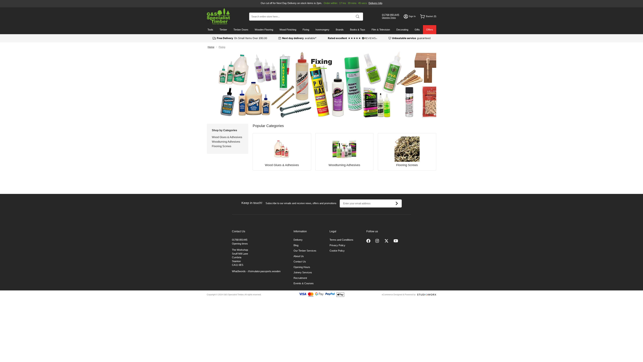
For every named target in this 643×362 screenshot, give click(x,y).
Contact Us (300, 261)
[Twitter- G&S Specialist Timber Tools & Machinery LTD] (386, 241)
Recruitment (300, 278)
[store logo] (218, 16)
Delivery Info (375, 3)
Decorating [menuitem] (402, 29)
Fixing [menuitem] (306, 29)
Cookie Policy (337, 250)
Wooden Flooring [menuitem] (264, 29)
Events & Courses (304, 283)
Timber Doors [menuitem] (240, 29)
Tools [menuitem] (210, 29)
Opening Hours (302, 267)
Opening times (240, 243)
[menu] (321, 29)
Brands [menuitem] (340, 29)
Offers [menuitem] (429, 29)
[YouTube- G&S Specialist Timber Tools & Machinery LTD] (396, 241)
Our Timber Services (305, 250)
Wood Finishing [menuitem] (287, 29)
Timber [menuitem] (223, 29)
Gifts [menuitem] (417, 29)
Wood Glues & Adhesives (227, 137)
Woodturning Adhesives (226, 141)
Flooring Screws (221, 146)
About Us (299, 256)
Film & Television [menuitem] (381, 29)
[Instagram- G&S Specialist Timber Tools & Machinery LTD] (377, 241)
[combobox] (306, 17)
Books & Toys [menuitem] (357, 29)
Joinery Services (303, 272)
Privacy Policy (337, 245)
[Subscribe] (397, 203)
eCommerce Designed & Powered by (399, 294)
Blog (296, 245)
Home (211, 47)
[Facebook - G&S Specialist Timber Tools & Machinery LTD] (368, 241)
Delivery (298, 239)
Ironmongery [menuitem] (322, 29)
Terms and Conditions (341, 239)
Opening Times (389, 18)
